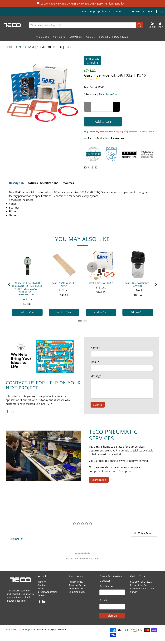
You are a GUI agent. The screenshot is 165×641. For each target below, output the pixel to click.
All (21, 47)
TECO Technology (21, 629)
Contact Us (121, 11)
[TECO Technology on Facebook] (156, 11)
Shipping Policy (77, 591)
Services (75, 36)
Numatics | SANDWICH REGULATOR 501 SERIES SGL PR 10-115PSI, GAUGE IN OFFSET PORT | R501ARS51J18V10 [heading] (27, 289)
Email (95, 362)
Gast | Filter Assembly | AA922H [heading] (137, 284)
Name (95, 347)
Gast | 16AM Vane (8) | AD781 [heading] (64, 284)
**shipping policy (113, 3)
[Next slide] (156, 284)
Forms (41, 588)
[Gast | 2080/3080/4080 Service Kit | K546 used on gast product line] (43, 93)
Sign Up (112, 615)
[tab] (80, 320)
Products (42, 36)
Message (96, 376)
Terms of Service (78, 585)
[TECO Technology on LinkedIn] (161, 11)
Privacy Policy (76, 581)
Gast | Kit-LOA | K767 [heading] (101, 283)
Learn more (99, 480)
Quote (41, 595)
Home (9, 47)
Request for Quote (140, 585)
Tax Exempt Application (96, 11)
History (42, 581)
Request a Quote (142, 11)
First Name (106, 586)
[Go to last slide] (9, 284)
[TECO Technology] (13, 25)
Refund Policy (76, 588)
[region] (82, 284)
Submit (97, 404)
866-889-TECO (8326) (114, 36)
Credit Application (48, 591)
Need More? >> (108, 94)
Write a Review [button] (145, 533)
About (90, 36)
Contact (42, 585)
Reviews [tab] (14, 538)
